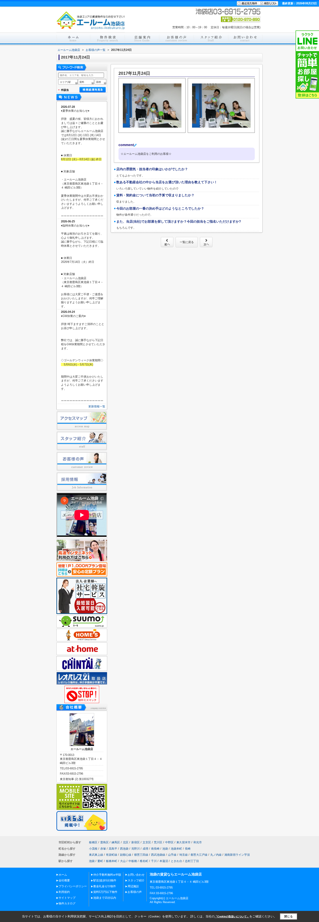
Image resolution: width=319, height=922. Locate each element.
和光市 (197, 842)
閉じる (288, 916)
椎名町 (144, 861)
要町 (100, 861)
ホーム (63, 874)
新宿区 (135, 842)
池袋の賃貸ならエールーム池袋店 (176, 874)
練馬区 (116, 842)
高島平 (113, 848)
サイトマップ (67, 897)
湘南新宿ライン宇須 (237, 854)
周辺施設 (133, 886)
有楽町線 (111, 854)
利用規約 (64, 892)
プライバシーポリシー (73, 886)
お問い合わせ (136, 874)
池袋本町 (176, 848)
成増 (145, 848)
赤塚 (103, 848)
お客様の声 (135, 892)
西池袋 (124, 848)
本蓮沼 (164, 861)
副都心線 (125, 854)
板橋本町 (111, 861)
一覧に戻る (187, 242)
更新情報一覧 (96, 406)
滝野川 (135, 848)
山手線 (172, 854)
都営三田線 (141, 854)
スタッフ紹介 (136, 880)
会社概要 (64, 880)
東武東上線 (96, 854)
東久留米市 (183, 842)
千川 (154, 861)
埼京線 (183, 854)
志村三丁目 (192, 861)
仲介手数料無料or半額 (107, 874)
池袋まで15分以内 (104, 897)
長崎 (188, 848)
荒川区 (158, 842)
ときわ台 (176, 861)
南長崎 (155, 848)
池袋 (165, 848)
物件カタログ (67, 903)
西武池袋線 (158, 854)
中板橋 (132, 861)
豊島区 (104, 842)
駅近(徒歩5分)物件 (104, 880)
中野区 (169, 842)
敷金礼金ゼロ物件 (104, 886)
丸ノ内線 (216, 854)
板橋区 (93, 842)
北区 (125, 842)
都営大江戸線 (199, 854)
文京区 (147, 842)
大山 (123, 861)
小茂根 (93, 848)
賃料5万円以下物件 (105, 892)
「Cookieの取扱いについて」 (232, 916)
